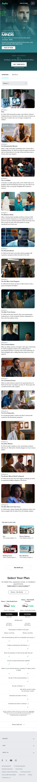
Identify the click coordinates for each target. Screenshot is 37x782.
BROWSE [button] (5, 738)
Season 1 (6, 83)
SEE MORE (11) (18, 567)
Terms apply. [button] (31, 711)
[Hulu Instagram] (16, 760)
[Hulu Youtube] (12, 760)
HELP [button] (4, 745)
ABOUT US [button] (5, 752)
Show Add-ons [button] (17, 724)
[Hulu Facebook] (4, 760)
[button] (5, 74)
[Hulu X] (8, 760)
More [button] (11, 39)
